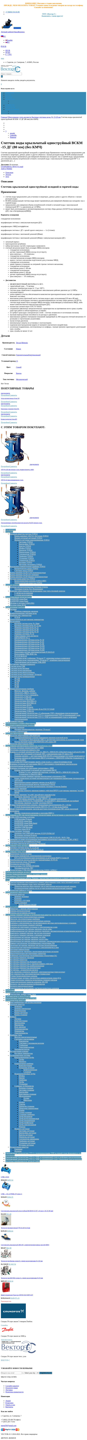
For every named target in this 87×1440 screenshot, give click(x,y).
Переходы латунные (27, 1137)
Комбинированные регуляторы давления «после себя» (31, 929)
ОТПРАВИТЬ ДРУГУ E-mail (12, 167)
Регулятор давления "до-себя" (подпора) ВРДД (32, 797)
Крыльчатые (24, 1041)
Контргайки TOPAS (27, 544)
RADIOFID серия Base (19, 599)
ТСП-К (17, 617)
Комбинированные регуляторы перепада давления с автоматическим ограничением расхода (45, 931)
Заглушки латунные (26, 1131)
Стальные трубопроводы (24, 1086)
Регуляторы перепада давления (22, 958)
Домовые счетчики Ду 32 (24, 634)
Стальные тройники (27, 1114)
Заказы (12, 113)
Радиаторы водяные (26, 1068)
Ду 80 (16, 687)
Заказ (16, 32)
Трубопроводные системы (20, 1055)
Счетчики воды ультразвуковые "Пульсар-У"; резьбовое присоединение (42, 660)
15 (17, 361)
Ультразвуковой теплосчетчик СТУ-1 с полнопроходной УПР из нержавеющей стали (47, 715)
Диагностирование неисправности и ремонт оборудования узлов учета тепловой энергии (45, 882)
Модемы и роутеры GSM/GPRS (22, 603)
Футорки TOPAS (25, 562)
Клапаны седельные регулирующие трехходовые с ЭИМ (32, 768)
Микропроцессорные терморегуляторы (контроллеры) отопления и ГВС (38, 776)
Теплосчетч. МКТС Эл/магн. (25, 693)
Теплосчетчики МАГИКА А (25, 701)
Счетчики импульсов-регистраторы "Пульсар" (28, 843)
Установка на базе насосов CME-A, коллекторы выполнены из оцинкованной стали (51, 740)
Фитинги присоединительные (21, 986)
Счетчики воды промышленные (22, 676)
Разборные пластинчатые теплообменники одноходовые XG (33, 956)
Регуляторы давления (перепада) (22, 664)
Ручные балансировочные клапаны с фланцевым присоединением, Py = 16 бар (40, 805)
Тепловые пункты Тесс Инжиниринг (28, 589)
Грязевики (18, 1149)
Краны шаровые (20, 903)
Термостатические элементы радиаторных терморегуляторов (33, 980)
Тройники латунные (27, 1141)
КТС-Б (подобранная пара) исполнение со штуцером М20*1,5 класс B (41, 858)
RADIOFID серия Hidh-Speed (25, 823)
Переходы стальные (26, 1106)
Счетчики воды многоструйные (22, 672)
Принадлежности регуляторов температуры (27, 619)
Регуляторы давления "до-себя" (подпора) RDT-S (33, 803)
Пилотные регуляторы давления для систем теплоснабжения (33, 945)
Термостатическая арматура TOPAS (28, 583)
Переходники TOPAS (27, 552)
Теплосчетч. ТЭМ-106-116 (24, 699)
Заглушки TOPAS (26, 542)
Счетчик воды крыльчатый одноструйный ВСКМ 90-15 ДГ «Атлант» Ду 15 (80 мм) (27, 1211)
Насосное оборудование (14, 733)
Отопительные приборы (23, 1063)
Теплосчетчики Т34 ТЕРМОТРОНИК (24, 866)
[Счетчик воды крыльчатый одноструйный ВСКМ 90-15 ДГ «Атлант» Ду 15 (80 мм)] (6, 1208)
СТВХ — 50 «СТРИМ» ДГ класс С (11, 1194)
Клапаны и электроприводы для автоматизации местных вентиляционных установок (43, 923)
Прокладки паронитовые (28, 1108)
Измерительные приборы (15, 607)
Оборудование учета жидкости (19, 117)
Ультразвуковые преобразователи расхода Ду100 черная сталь (21, 523)
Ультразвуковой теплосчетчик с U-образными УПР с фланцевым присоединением (46, 713)
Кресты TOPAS (25, 546)
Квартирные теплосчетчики (21, 854)
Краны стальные (20, 1015)
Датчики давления (17, 727)
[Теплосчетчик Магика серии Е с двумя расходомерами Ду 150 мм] (6, 1258)
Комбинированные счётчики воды (23, 613)
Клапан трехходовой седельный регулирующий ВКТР (35, 770)
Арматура (9, 532)
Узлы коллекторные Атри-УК (10, 398)
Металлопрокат (25, 1096)
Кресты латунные (26, 1135)
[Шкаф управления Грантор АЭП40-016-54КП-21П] (6, 1292)
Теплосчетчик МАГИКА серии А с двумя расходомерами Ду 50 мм (22, 1278)
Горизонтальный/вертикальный (28, 355)
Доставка (9, 1390)
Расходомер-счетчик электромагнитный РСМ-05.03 (34, 652)
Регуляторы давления (18, 788)
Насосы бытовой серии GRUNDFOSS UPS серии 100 (35, 742)
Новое (18, 349)
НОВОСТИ (9, 105)
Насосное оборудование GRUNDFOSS (25, 736)
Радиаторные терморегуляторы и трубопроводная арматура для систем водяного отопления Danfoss (44, 915)
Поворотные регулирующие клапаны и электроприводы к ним (34, 947)
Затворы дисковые (21, 896)
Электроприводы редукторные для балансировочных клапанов (34, 988)
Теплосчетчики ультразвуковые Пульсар (20, 998)
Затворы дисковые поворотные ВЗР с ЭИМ (27, 748)
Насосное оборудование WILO (22, 744)
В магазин (9, 1403)
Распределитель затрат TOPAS (26, 568)
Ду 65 (16, 685)
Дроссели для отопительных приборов (25, 919)
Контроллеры (19, 1023)
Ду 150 (17, 678)
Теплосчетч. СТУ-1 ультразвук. (26, 695)
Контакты (9, 1407)
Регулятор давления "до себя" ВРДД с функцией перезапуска (42, 799)
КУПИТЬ (17, 28)
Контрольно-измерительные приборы (20, 725)
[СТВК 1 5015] (6, 1174)
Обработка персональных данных (23, 103)
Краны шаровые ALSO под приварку (24, 575)
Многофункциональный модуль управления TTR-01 (34, 784)
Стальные (27, 1072)
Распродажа (10, 990)
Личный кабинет (7, 32)
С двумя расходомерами (23, 593)
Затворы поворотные (22, 1008)
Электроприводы (21, 1033)
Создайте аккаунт (12, 1386)
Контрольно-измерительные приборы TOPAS (27, 566)
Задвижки (18, 1006)
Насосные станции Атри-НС (10, 409)
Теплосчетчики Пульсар (23, 707)
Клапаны (18, 898)
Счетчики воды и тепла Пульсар (17, 996)
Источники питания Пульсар (25, 835)
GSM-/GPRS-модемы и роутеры (22, 817)
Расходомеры (15, 621)
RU (8, 42)
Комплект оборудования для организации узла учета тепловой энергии (37, 591)
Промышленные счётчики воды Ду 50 (29, 640)
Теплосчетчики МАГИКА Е (25, 703)
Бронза (18, 373)
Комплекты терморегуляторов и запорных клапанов (30, 935)
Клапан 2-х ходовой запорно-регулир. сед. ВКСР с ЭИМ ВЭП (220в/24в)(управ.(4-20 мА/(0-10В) (47, 752)
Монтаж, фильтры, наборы (24, 691)
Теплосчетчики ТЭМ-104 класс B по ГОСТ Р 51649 (34, 709)
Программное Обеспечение (16, 876)
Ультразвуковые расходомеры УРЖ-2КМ (30, 662)
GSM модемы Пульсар (23, 819)
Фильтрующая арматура (19, 1147)
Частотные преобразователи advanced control (22, 1161)
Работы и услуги (11, 907)
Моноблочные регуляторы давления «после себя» (29, 939)
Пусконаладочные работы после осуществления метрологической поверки (43, 888)
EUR (7, 50)
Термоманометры (21, 1029)
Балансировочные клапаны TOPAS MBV (30, 581)
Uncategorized (10, 530)
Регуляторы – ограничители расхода (24, 970)
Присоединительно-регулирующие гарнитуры (28, 953)
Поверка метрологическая (20, 911)
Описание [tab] (9, 172)
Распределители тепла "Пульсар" (23, 862)
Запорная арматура (17, 894)
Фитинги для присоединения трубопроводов (27, 984)
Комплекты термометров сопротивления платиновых (30, 856)
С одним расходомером (23, 595)
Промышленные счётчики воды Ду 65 (29, 642)
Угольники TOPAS (26, 558)
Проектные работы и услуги (21, 890)
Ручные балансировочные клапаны (23, 976)
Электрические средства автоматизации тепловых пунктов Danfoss (40, 786)
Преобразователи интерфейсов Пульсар (25, 841)
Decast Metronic (22, 343)
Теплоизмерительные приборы (22, 689)
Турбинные (23, 1045)
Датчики (13, 609)
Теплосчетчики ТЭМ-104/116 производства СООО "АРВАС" (33, 870)
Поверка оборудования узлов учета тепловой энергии (31, 884)
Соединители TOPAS (27, 554)
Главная (4, 117)
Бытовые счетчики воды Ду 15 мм (27, 626)
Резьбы (21, 1110)
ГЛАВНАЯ (9, 93)
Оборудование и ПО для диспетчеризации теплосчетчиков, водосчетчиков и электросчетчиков (42, 815)
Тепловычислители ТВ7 (23, 868)
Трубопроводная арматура (15, 1000)
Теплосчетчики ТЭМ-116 (24, 711)
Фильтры (18, 1151)
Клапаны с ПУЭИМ (22, 901)
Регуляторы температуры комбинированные (27, 966)
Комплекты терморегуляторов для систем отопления (30, 933)
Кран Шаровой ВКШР (27, 905)
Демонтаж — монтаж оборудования (24, 909)
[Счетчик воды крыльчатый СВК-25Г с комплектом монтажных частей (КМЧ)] (6, 1242)
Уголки (26, 1098)
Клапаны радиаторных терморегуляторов (26, 925)
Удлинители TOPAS (27, 560)
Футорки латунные (26, 1145)
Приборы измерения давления (26, 611)
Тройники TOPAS (26, 556)
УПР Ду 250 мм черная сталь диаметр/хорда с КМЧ (17, 469)
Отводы (22, 1104)
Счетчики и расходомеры (24, 1039)
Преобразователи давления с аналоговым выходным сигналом (34, 951)
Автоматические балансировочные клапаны (27, 917)
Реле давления (20, 1027)
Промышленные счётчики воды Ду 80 (29, 644)
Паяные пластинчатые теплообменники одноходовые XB (32, 943)
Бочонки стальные (26, 1088)
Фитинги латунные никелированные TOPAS (32, 540)
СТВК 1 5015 (5, 1177)
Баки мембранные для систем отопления (25, 1002)
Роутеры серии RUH (18, 605)
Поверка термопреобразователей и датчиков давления (26, 874)
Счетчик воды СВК (17, 666)
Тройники (23, 1080)
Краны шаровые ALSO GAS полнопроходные (28, 573)
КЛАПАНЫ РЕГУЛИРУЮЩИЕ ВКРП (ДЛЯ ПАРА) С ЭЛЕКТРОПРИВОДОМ (41, 762)
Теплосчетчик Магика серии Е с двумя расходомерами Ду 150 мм (22, 1261)
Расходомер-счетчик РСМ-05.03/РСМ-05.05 (27, 850)
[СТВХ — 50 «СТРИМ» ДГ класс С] (6, 1191)
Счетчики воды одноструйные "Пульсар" (26, 674)
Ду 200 (17, 681)
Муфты (22, 1076)
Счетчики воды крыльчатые (21, 670)
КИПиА (13, 1017)
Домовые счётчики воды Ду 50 (26, 632)
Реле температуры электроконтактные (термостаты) (30, 974)
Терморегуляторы (17, 721)
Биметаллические (30, 1070)
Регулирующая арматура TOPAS (22, 579)
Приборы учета (16, 1035)
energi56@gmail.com (8, 1426)
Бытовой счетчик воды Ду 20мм (26, 623)
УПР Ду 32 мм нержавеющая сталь (12, 480)
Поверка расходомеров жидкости (18, 872)
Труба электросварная (27, 1125)
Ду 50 (16, 683)
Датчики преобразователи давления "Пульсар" (32, 729)
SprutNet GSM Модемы (23, 827)
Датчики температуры (18, 731)
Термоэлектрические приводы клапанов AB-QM (29, 982)
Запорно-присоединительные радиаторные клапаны (30, 921)
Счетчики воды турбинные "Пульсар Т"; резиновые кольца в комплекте (42, 658)
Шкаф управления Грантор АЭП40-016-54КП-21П (17, 1295)
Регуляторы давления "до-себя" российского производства (32, 795)
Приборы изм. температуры (20, 615)
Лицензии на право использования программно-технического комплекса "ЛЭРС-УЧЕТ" (44, 839)
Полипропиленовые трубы (24, 1074)
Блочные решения (12, 585)
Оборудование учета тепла (15, 852)
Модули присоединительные (25, 1037)
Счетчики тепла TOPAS (23, 571)
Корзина (21, 32)
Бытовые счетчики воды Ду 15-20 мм (46, 117)
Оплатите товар (11, 1388)
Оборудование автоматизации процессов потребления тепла (28, 746)
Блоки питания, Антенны (20, 831)
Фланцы (22, 1127)
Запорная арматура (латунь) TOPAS (24, 534)
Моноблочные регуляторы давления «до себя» (28, 937)
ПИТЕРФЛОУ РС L (22, 638)
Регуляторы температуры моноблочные (25, 968)
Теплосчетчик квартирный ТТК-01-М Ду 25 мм (15, 1228)
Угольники (23, 1084)
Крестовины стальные (27, 1094)
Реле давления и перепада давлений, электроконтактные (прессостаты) (37, 972)
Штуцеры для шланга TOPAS (30, 564)
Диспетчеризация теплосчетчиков (18, 597)
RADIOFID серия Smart (19, 601)
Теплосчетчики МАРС (23, 705)
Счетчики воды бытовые (19, 668)
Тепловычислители (21, 1049)
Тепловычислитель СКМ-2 (20, 864)
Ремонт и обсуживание (14, 992)
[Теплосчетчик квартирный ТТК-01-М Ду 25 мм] (6, 1225)
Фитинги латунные (22, 1129)
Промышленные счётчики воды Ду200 (29, 650)
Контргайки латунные (27, 1133)
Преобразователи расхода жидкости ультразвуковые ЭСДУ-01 (34, 860)
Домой (8, 1401)
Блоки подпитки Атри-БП (9, 419)
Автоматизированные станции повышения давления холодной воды (41, 738)
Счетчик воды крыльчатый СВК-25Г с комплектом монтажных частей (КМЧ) (25, 1245)
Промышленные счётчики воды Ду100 (29, 646)
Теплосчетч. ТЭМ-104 (22, 697)
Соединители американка (29, 1139)
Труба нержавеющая (27, 1121)
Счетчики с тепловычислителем (31, 1043)
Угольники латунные (27, 1143)
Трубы (21, 1059)
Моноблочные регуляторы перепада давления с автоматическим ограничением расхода (44, 941)
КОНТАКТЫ (10, 107)
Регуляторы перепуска (18, 960)
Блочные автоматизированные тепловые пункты (29, 587)
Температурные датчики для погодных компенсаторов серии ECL (35, 978)
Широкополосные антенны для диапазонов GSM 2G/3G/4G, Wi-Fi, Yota (42, 837)
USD (7, 52)
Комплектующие (21, 1021)
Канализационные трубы (24, 1057)
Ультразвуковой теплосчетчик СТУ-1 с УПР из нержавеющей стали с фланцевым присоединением (43, 1159)
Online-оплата (15, 101)
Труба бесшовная (25, 1116)
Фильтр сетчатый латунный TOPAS (28, 538)
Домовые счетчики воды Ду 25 (26, 628)
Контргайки (23, 1092)
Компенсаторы (20, 1011)
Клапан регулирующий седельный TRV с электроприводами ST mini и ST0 (43, 754)
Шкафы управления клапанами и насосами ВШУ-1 (34, 813)
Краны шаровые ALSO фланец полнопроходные (29, 577)
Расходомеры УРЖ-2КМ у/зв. (25, 654)
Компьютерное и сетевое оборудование (20, 723)
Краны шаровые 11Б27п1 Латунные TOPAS (31, 536)
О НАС (8, 95)
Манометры (19, 1025)
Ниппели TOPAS (25, 550)
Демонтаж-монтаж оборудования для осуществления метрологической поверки (45, 886)
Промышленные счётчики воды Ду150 (29, 648)
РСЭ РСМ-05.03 (20, 656)
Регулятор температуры (23, 1053)
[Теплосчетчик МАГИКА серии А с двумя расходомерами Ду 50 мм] (6, 1275)
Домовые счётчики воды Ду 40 (26, 630)
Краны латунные (21, 1013)
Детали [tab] (8, 175)
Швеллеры (28, 1100)
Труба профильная (26, 1123)
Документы (10, 99)
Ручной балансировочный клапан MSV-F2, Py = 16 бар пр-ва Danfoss (41, 807)
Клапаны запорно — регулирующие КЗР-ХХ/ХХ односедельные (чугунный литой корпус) (49, 756)
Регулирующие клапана (19, 1051)
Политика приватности (14, 1392)
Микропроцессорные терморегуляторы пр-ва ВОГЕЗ (35, 782)
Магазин (8, 97)
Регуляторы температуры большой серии (26, 962)
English (9, 40)
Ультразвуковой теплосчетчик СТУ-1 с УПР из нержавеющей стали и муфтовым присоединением (43, 1157)
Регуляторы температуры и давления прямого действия (31, 964)
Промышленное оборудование (17, 892)
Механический (22, 379)
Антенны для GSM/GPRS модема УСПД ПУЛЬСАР (34, 833)
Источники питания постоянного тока (25, 750)
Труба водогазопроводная (29, 1118)
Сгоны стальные (25, 1112)
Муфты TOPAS (25, 548)
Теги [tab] (7, 177)
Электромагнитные (26, 1047)
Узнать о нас (10, 1405)
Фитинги (22, 1061)
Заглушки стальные (26, 1090)
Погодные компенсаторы (19, 949)
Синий (18, 367)
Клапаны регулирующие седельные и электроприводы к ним (33, 927)
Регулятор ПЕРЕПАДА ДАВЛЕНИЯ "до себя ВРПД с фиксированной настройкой (46, 801)
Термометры (19, 1031)
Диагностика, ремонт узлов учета (23, 994)
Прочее (22, 1078)
